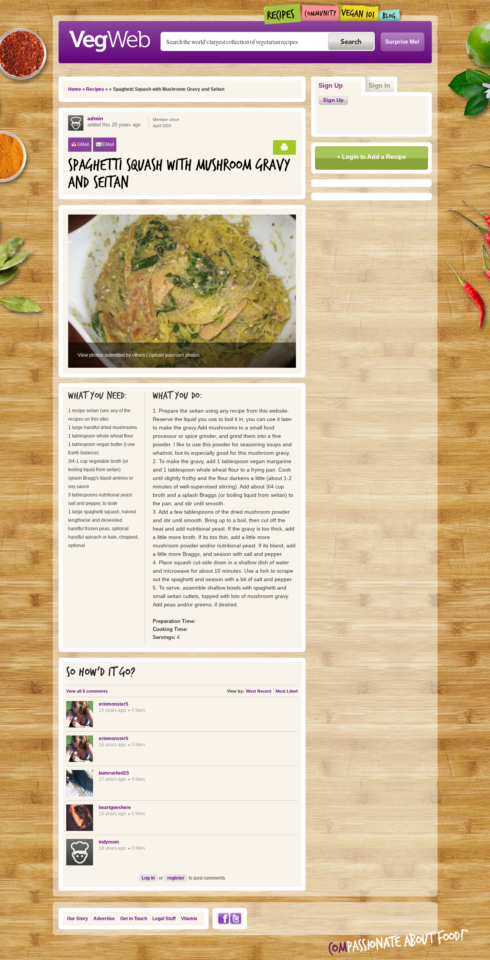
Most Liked (287, 691)
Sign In (379, 85)
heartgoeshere (115, 807)
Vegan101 (358, 12)
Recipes (282, 14)
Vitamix (189, 918)
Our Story (77, 918)
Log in (148, 878)
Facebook (223, 918)
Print (284, 147)
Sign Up (340, 85)
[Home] (109, 39)
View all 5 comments (87, 691)
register (176, 878)
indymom (109, 842)
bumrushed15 (114, 773)
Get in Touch (133, 918)
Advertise (104, 918)
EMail (108, 144)
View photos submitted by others (111, 355)
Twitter (236, 918)
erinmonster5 (113, 704)
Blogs (389, 15)
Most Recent (258, 691)
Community (319, 13)
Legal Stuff (164, 918)
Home (74, 89)
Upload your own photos (174, 355)
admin (95, 118)
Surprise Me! (402, 41)
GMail (83, 144)
